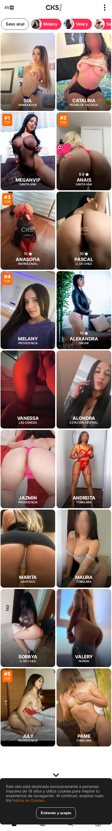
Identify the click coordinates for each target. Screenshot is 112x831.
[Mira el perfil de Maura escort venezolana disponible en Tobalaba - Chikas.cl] (84, 549)
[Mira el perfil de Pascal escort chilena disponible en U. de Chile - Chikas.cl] (84, 231)
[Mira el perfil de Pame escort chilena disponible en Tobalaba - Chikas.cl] (84, 707)
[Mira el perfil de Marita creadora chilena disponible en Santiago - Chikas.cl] (28, 549)
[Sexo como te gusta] (54, 8)
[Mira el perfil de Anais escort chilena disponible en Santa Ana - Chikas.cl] (84, 151)
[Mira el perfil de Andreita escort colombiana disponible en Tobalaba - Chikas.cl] (84, 469)
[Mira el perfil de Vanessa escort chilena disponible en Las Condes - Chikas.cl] (28, 389)
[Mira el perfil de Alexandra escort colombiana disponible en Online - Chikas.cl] (84, 310)
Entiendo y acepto (56, 813)
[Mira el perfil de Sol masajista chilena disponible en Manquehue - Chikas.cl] (28, 72)
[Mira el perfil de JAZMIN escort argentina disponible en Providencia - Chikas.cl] (28, 469)
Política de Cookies (28, 800)
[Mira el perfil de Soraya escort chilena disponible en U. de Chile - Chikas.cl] (28, 628)
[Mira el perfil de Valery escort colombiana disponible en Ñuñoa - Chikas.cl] (84, 628)
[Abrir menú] (105, 8)
